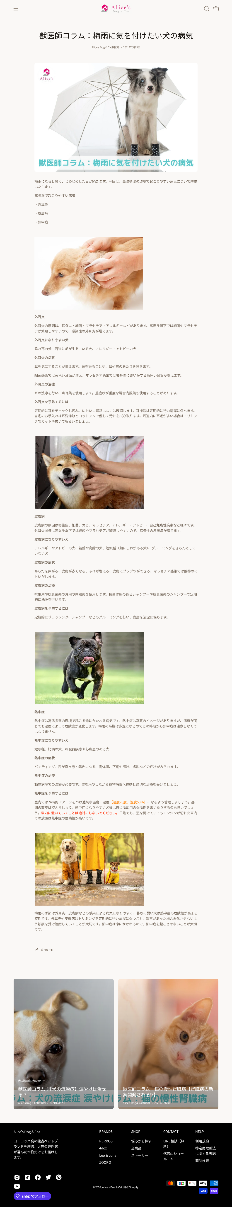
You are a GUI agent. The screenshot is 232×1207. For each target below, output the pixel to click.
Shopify (133, 1187)
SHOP (135, 1131)
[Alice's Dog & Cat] (116, 8)
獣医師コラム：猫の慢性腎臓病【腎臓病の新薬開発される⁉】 (168, 1091)
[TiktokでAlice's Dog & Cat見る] (27, 1177)
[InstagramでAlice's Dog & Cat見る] (17, 1177)
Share (47, 950)
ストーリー (139, 1154)
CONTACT (171, 1131)
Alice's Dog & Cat (27, 1131)
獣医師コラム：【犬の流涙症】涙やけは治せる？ (62, 1091)
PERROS (106, 1140)
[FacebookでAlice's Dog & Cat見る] (37, 1177)
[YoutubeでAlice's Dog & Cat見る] (17, 1186)
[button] (206, 8)
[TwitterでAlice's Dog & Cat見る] (48, 1177)
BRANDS (106, 1131)
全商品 (136, 1147)
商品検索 (202, 1160)
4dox (103, 1147)
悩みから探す (141, 1140)
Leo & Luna (107, 1154)
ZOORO (105, 1162)
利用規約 (202, 1140)
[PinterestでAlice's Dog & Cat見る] (58, 1177)
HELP (199, 1131)
